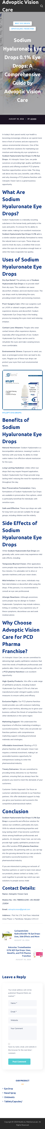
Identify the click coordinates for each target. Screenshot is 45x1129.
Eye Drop (8, 1088)
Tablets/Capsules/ (13, 1101)
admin (33, 119)
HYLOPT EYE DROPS (11, 412)
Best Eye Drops (22, 23)
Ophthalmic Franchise (22, 29)
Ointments (9, 1097)
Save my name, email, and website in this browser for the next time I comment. (22, 1050)
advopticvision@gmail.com (19, 909)
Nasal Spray (10, 1093)
